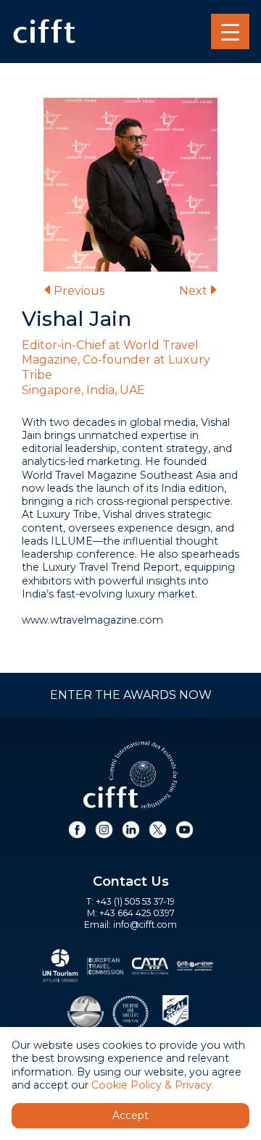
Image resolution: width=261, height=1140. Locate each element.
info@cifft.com (145, 924)
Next (193, 291)
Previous (79, 291)
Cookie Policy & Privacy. (152, 1084)
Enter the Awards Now (131, 694)
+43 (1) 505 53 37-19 (135, 901)
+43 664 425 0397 (137, 913)
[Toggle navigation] (230, 32)
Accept (130, 1115)
